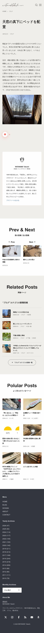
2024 (4, 532)
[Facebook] (18, 617)
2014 (4, 565)
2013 (4, 568)
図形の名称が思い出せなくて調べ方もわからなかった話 (11, 440)
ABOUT (5, 511)
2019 (4, 548)
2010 (4, 578)
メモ (12, 418)
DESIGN (5, 508)
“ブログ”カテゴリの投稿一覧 (23, 362)
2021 (4, 542)
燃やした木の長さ (29, 259)
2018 (4, 552)
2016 (4, 558)
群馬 (29, 315)
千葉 (28, 338)
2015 (4, 562)
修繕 (33, 446)
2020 (4, 545)
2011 (4, 575)
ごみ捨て (35, 418)
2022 (4, 539)
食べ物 (29, 326)
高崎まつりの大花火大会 (21, 312)
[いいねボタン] (5, 134)
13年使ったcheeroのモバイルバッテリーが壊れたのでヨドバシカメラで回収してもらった (27, 347)
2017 (4, 555)
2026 (4, 525)
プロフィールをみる (12, 200)
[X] (5, 617)
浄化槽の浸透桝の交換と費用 (31, 439)
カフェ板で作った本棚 (30, 467)
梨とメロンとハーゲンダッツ (22, 324)
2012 (4, 571)
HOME (4, 501)
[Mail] (31, 617)
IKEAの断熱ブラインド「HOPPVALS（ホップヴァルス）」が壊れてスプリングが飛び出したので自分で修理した (11, 471)
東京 (34, 338)
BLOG (4, 505)
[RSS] (25, 617)
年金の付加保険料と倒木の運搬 (11, 260)
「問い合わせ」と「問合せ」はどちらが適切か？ (10, 414)
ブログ (12, 34)
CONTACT (6, 515)
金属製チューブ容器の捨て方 (31, 414)
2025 (4, 529)
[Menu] (36, 5)
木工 (33, 479)
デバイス (30, 353)
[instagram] (12, 617)
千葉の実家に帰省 (19, 335)
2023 (4, 535)
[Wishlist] (38, 617)
